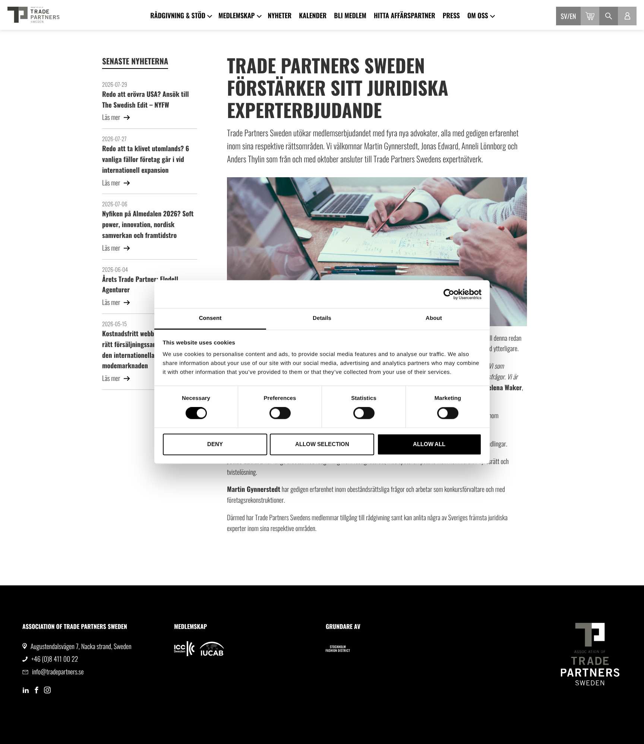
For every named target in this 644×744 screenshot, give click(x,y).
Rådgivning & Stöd (177, 15)
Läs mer (111, 117)
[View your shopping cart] (590, 16)
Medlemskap (236, 15)
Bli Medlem (350, 15)
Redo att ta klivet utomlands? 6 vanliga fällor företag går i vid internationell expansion (145, 159)
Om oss (477, 15)
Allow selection (322, 444)
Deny (215, 444)
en (573, 16)
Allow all (429, 444)
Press (451, 15)
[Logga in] (627, 16)
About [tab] (434, 318)
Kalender (312, 15)
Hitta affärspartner (404, 15)
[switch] (280, 413)
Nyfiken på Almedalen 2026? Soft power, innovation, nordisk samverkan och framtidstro (147, 224)
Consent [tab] (210, 318)
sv (564, 16)
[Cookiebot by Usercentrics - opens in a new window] (449, 294)
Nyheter (280, 15)
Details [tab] (322, 318)
